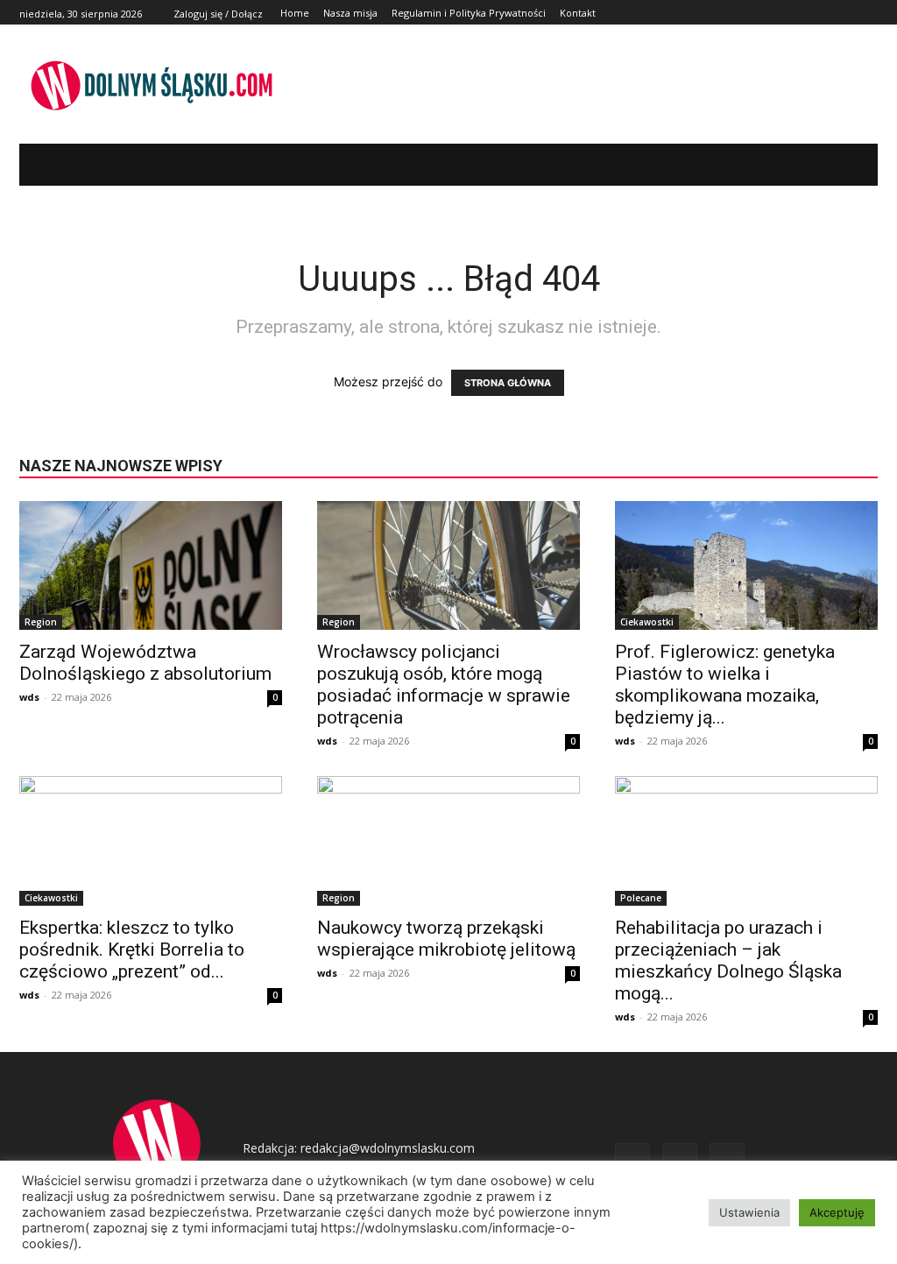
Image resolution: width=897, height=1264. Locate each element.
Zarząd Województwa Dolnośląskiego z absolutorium (145, 662)
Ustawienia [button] (749, 1212)
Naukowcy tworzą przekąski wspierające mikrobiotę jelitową (446, 938)
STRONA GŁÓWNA (507, 383)
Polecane (640, 898)
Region (41, 622)
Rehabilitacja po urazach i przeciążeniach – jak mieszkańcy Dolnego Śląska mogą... (728, 960)
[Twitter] (847, 13)
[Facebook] (828, 13)
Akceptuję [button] (837, 1212)
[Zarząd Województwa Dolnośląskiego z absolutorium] (150, 565)
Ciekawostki (647, 622)
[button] (838, 165)
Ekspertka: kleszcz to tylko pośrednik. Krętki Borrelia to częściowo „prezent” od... (131, 949)
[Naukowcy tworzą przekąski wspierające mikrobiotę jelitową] (448, 841)
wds (29, 696)
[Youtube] (868, 13)
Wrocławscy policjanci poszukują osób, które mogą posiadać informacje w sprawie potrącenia (443, 684)
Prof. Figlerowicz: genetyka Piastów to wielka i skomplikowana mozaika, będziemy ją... (725, 684)
